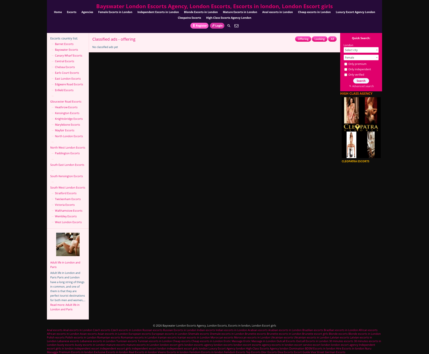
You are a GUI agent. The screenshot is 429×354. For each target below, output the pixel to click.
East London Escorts (68, 78)
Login (219, 25)
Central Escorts (64, 61)
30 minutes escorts (341, 341)
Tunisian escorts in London (155, 341)
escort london (321, 345)
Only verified (356, 74)
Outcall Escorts (286, 341)
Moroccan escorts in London (252, 337)
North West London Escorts (67, 147)
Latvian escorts (339, 337)
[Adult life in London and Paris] (68, 245)
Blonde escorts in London (364, 334)
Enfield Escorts (64, 90)
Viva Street (317, 352)
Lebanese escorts (68, 341)
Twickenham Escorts (68, 199)
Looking (320, 39)
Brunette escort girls (315, 334)
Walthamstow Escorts (68, 210)
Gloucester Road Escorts (65, 101)
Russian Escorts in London (179, 330)
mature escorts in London (142, 345)
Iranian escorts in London (193, 337)
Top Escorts (253, 352)
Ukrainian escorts (282, 337)
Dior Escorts (269, 352)
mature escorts (116, 345)
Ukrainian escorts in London (311, 337)
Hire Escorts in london (350, 348)
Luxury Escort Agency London (355, 12)
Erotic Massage (233, 341)
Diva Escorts (285, 352)
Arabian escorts (258, 330)
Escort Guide (302, 352)
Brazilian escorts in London (341, 330)
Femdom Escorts (234, 352)
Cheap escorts (182, 341)
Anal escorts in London (277, 12)
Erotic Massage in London (259, 341)
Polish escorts (56, 337)
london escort (242, 345)
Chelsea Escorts (65, 67)
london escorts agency (198, 345)
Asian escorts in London (113, 334)
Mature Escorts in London (240, 12)
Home (58, 12)
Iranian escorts (167, 337)
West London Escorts (68, 222)
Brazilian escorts (313, 330)
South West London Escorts (67, 187)
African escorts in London (63, 334)
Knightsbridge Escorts (69, 119)
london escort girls (172, 345)
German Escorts (335, 352)
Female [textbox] (349, 57)
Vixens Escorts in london (173, 352)
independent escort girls (115, 348)
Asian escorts (88, 334)
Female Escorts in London (115, 12)
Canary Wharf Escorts (68, 55)
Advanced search (363, 86)
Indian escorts (206, 330)
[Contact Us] (236, 26)
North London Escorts (69, 136)
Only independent (359, 69)
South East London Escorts (67, 165)
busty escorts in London (90, 345)
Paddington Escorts (67, 153)
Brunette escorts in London (284, 334)
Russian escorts (152, 330)
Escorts (71, 12)
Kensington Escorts (67, 113)
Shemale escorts (198, 334)
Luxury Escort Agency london (226, 348)
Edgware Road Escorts (69, 84)
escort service (303, 345)
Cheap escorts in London (314, 12)
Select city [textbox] (351, 50)
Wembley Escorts (66, 216)
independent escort (86, 348)
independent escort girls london (187, 348)
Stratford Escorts (66, 193)
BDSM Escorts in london (320, 348)
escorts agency (261, 345)
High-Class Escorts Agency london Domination (275, 348)
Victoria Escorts (65, 205)
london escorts (223, 345)
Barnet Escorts (64, 44)
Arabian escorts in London (285, 330)
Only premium (357, 64)
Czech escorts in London (126, 330)
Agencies (87, 12)
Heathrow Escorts (66, 107)
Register (201, 25)
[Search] (229, 26)
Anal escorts (55, 330)
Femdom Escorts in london (206, 352)
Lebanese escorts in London (98, 341)
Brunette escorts (255, 334)
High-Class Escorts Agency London (228, 18)
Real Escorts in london (143, 352)
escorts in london (282, 345)
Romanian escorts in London (139, 337)
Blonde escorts (338, 334)
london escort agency (344, 345)
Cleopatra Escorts (189, 18)
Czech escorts (101, 330)
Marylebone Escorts (67, 124)
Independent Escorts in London (158, 12)
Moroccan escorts (221, 337)
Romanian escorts (108, 337)
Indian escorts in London (231, 330)
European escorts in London (170, 334)
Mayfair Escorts (64, 130)
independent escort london (149, 348)
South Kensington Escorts (66, 176)
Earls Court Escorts (67, 73)
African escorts (368, 330)
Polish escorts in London (81, 337)
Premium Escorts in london (76, 352)
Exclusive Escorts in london (111, 352)
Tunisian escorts (126, 341)
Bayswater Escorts (66, 50)
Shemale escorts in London (227, 334)
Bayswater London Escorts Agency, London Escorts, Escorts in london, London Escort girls (214, 6)
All (332, 39)
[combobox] (361, 50)
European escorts (140, 334)
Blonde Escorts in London (201, 12)
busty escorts (65, 345)
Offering (303, 39)
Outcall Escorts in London (312, 341)
